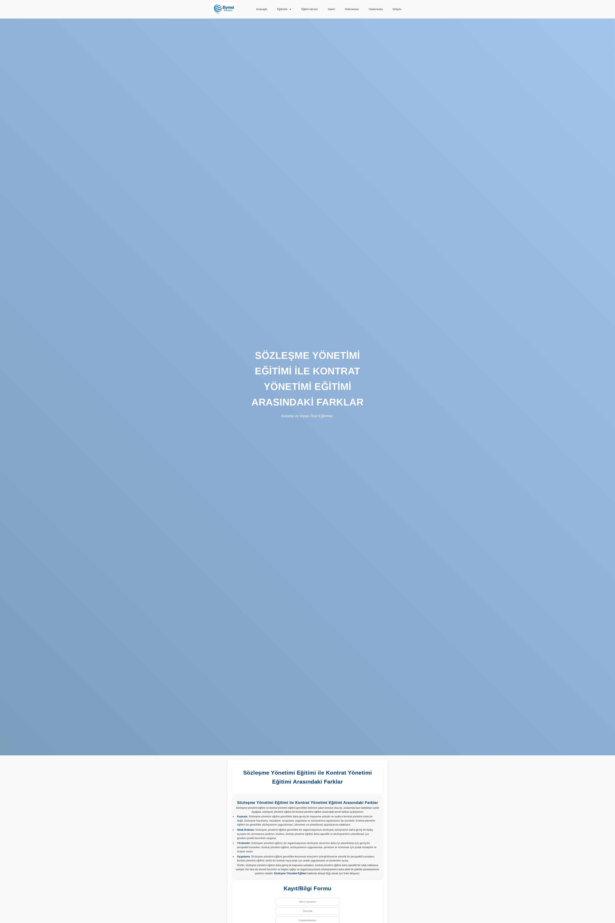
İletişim (397, 9)
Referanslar (352, 9)
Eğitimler (282, 9)
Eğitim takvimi (309, 9)
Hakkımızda (376, 9)
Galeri (331, 9)
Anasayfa (261, 9)
